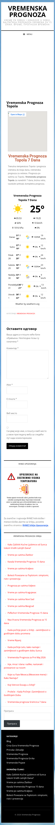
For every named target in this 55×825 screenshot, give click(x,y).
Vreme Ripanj (14, 640)
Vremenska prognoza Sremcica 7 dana (27, 701)
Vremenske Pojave (16, 762)
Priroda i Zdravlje (15, 749)
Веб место (12, 413)
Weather (19, 304)
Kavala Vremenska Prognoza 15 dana (26, 561)
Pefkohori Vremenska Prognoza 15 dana (28, 612)
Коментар (13, 348)
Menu (29, 34)
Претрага (9, 710)
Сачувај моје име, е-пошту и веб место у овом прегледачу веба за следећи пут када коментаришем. (27, 434)
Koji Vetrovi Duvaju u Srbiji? (21, 684)
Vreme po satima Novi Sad (21, 599)
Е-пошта (12, 398)
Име (10, 384)
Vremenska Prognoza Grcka (20, 758)
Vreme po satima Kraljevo (21, 568)
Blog (9, 741)
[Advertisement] (27, 66)
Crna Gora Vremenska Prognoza (23, 745)
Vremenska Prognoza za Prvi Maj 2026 (27, 657)
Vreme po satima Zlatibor (20, 554)
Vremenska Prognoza (27, 11)
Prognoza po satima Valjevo (22, 585)
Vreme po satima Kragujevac (22, 592)
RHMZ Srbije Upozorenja (35, 525)
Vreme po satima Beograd (21, 606)
